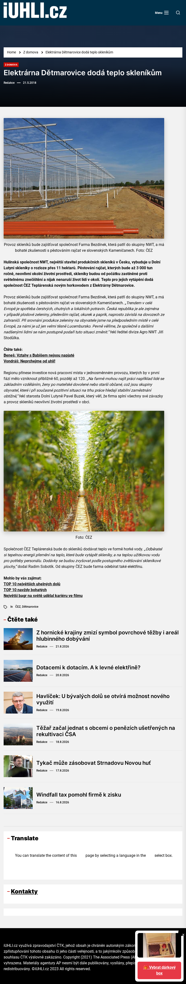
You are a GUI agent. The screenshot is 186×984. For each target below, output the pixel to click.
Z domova (11, 64)
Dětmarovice (30, 606)
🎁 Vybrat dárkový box (159, 970)
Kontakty (24, 891)
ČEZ (18, 606)
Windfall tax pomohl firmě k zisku (78, 794)
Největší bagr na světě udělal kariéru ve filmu (43, 595)
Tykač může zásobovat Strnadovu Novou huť (93, 763)
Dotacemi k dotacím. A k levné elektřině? (88, 667)
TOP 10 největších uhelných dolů (32, 584)
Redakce (9, 82)
